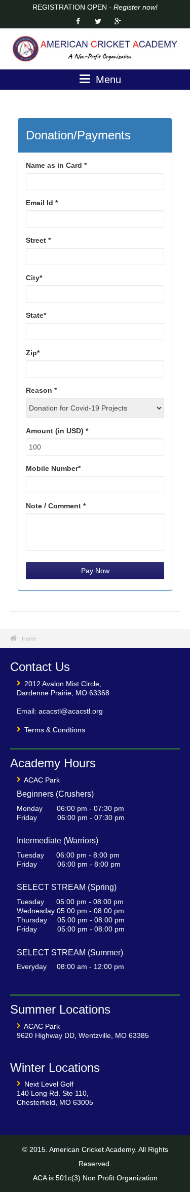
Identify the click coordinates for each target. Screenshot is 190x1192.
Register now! (135, 7)
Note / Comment (56, 506)
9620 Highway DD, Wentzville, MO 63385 (83, 1035)
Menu (107, 79)
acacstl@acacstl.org (71, 711)
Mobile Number (53, 468)
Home (29, 639)
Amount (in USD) (57, 431)
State (36, 315)
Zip (33, 353)
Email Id (42, 203)
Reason (41, 390)
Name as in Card (56, 165)
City (34, 278)
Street (38, 240)
